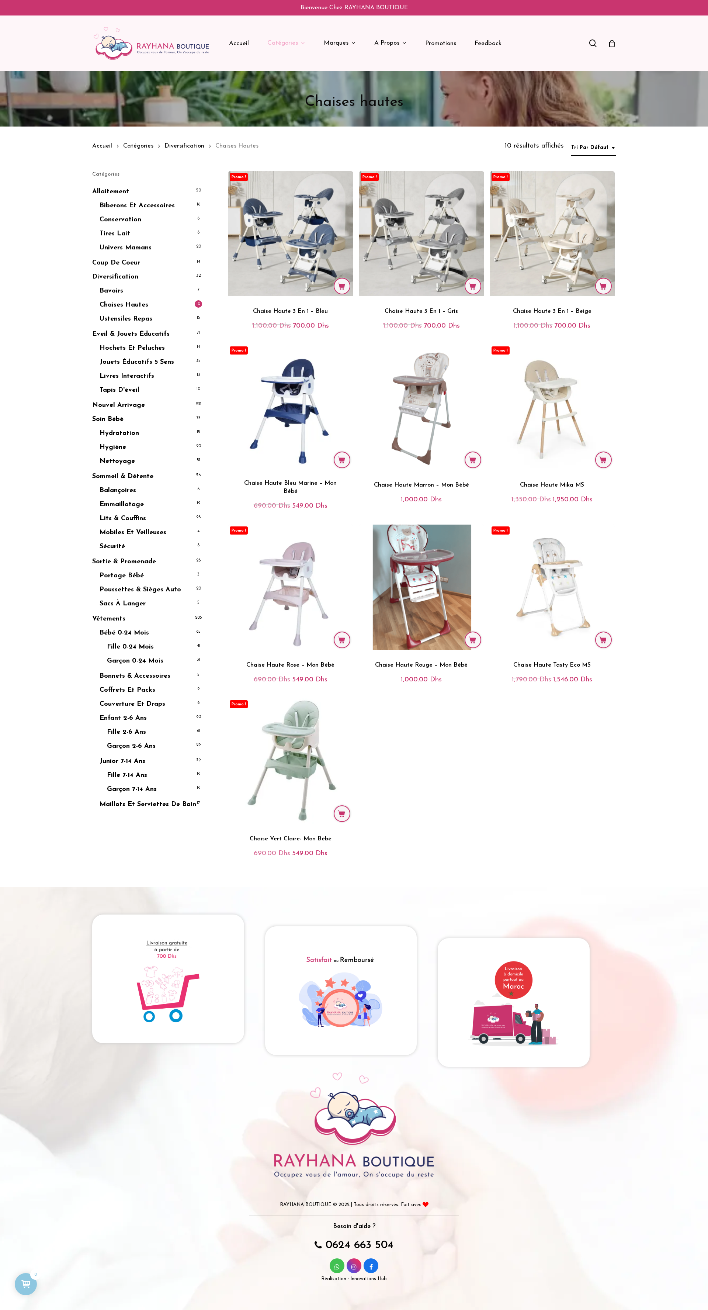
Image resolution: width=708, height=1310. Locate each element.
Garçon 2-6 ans (131, 746)
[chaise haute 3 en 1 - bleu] (290, 234)
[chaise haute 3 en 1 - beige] (552, 234)
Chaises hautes (124, 305)
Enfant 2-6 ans (123, 718)
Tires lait (115, 234)
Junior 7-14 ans (122, 761)
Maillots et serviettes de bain (148, 804)
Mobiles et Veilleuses (133, 532)
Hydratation (119, 433)
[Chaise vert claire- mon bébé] (290, 761)
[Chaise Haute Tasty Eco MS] (552, 587)
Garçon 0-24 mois (135, 661)
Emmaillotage (122, 504)
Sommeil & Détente (122, 476)
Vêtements (108, 619)
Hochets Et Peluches (132, 348)
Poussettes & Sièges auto (140, 590)
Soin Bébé (108, 419)
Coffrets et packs (127, 690)
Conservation (120, 220)
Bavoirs (111, 291)
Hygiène (113, 447)
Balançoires (118, 490)
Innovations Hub (368, 1278)
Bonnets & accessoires (135, 676)
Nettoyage (117, 461)
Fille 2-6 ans (126, 732)
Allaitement (110, 192)
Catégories (138, 146)
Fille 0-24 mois (130, 647)
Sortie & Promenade (124, 562)
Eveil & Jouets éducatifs (131, 334)
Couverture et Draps (132, 704)
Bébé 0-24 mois (124, 633)
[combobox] (593, 148)
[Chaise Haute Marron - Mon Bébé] (421, 407)
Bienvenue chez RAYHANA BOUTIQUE (354, 8)
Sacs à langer (123, 604)
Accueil (102, 146)
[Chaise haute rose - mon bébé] (290, 587)
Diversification (184, 146)
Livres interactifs (127, 376)
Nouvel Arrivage (118, 405)
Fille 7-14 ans (127, 775)
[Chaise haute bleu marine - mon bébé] (290, 407)
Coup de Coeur (116, 263)
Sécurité (112, 546)
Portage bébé (122, 576)
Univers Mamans (126, 248)
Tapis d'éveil (119, 390)
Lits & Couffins (123, 518)
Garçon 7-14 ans (132, 789)
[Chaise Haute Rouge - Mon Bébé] (421, 587)
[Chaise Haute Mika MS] (552, 407)
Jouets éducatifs (137, 362)
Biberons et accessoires (137, 206)
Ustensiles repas (126, 319)
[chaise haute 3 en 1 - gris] (421, 234)
